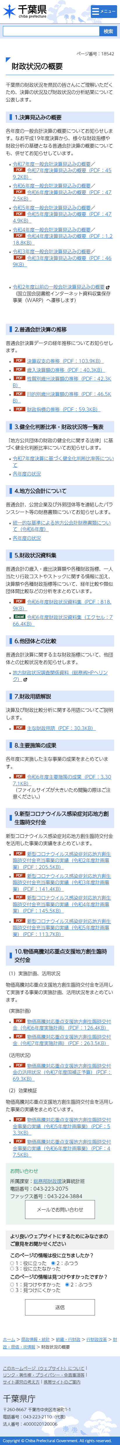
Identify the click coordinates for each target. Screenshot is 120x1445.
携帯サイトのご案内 (62, 1382)
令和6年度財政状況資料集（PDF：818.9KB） (62, 605)
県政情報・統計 (35, 1339)
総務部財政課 (47, 1181)
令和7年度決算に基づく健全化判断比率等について (63, 462)
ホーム (9, 1339)
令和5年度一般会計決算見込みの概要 (52, 207)
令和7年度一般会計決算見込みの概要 (52, 164)
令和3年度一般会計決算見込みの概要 (52, 251)
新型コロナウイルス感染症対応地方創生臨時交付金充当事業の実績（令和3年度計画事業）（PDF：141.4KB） (62, 882)
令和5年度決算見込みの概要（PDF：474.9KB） (62, 217)
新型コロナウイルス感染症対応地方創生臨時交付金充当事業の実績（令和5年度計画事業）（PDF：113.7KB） (62, 928)
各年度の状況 (27, 473)
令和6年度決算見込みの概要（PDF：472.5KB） (62, 196)
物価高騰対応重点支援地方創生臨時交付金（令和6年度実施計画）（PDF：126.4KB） (62, 1025)
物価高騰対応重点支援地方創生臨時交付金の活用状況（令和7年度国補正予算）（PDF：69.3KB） (62, 1072)
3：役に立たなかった (38, 1268)
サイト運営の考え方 (21, 1382)
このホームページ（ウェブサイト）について (43, 1368)
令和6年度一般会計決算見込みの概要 (52, 185)
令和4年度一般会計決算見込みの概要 (52, 229)
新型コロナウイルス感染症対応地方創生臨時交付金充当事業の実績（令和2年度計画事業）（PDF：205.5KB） (62, 860)
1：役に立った (31, 1263)
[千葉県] (25, 11)
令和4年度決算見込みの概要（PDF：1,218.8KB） (63, 239)
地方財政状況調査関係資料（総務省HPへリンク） (60, 676)
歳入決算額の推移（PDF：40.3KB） (66, 370)
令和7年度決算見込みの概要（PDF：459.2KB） (62, 174)
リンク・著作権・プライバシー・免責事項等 (43, 1375)
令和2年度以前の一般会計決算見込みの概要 (59, 286)
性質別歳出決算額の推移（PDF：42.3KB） (62, 382)
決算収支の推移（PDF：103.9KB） (65, 361)
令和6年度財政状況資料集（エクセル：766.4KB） (63, 620)
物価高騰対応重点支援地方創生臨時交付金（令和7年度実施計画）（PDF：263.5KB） (62, 1040)
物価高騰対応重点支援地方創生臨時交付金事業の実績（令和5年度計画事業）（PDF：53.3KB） (62, 1126)
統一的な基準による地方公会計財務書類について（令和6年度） (62, 526)
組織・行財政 (68, 1339)
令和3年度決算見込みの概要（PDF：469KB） (62, 261)
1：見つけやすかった (38, 1284)
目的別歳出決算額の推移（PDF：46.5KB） (62, 397)
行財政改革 (97, 1339)
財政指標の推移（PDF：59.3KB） (63, 409)
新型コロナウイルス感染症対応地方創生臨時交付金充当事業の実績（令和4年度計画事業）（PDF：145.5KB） (62, 904)
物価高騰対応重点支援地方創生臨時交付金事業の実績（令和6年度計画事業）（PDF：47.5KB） (62, 1148)
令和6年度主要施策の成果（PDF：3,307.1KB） (62, 780)
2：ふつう (67, 1263)
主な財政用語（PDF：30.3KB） (61, 728)
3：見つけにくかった (38, 1290)
